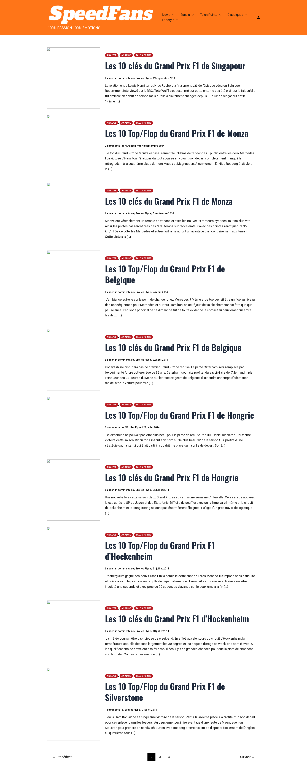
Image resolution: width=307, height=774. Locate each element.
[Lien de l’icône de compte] (258, 17)
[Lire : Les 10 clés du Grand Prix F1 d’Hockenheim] (73, 631)
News (166, 15)
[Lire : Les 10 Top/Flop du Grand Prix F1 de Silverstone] (73, 704)
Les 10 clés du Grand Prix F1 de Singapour (175, 65)
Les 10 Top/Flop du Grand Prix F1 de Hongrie (179, 415)
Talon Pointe (208, 15)
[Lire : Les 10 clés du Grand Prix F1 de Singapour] (73, 78)
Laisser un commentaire (119, 78)
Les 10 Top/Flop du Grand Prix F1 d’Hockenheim (160, 550)
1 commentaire (114, 709)
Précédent (62, 757)
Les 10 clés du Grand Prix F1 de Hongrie (171, 477)
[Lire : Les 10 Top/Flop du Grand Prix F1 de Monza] (73, 145)
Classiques (235, 15)
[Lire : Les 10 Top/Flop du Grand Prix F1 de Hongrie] (73, 425)
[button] (172, 14)
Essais (185, 15)
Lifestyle (168, 20)
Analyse (111, 55)
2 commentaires (114, 145)
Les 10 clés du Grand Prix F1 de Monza (169, 201)
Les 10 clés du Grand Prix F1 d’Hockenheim (177, 618)
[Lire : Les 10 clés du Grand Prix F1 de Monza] (73, 213)
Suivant (247, 757)
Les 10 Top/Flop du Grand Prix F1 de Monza (176, 133)
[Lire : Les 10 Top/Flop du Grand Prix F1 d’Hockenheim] (73, 560)
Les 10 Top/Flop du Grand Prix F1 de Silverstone (165, 692)
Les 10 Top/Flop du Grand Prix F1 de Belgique (165, 274)
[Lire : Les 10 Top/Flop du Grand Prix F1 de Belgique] (73, 286)
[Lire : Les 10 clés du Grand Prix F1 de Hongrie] (73, 489)
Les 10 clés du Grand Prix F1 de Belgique (173, 347)
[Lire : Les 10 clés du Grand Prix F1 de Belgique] (73, 359)
